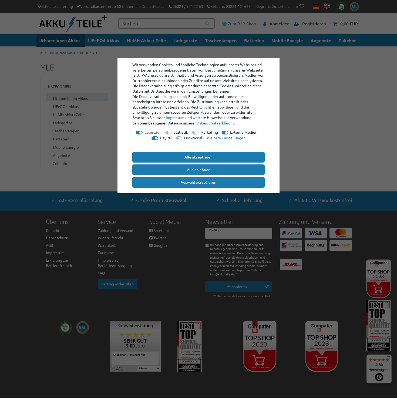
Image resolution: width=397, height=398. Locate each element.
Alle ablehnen (198, 169)
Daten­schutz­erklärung (216, 122)
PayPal (166, 137)
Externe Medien (243, 132)
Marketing (209, 132)
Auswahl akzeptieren (198, 182)
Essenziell (153, 132)
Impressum (175, 117)
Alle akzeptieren (198, 156)
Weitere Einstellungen (226, 137)
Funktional (193, 137)
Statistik (181, 132)
